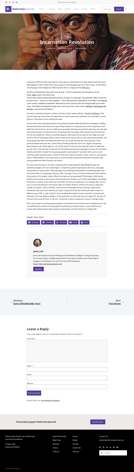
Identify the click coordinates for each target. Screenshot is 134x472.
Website (30, 383)
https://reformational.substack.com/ (47, 264)
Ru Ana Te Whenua (92, 113)
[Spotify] (13, 2)
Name (30, 366)
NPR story (86, 88)
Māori (34, 95)
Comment (31, 338)
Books (93, 9)
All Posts (38, 269)
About (41, 9)
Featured (52, 9)
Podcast (85, 9)
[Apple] (9, 2)
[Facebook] (6, 2)
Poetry (76, 9)
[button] (126, 9)
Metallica (89, 106)
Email (29, 374)
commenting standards (50, 400)
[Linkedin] (103, 447)
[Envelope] (16, 2)
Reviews (68, 9)
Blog (60, 9)
